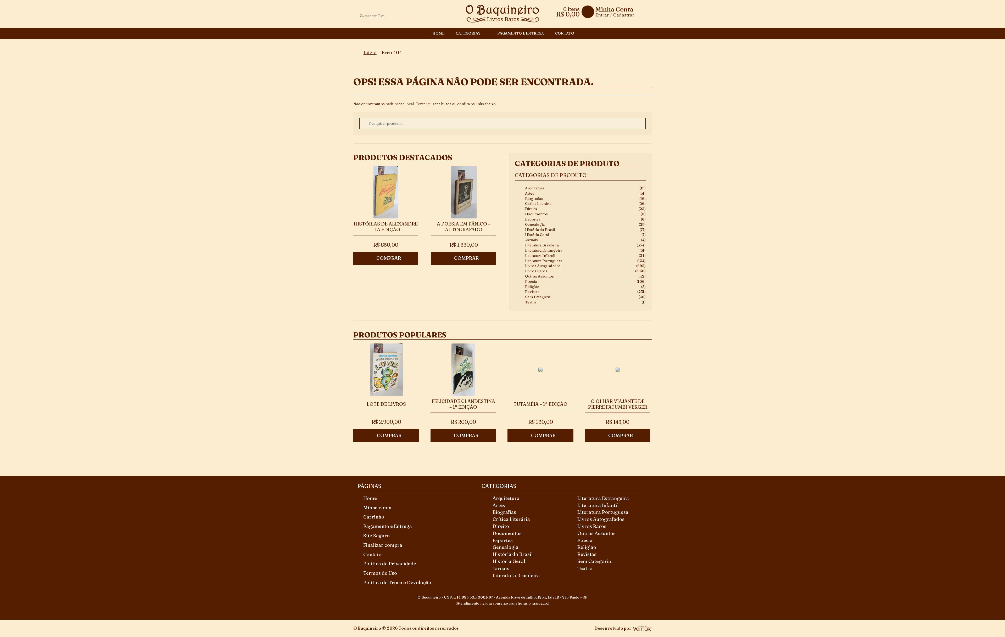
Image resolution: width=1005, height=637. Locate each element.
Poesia (531, 281)
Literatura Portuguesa (543, 260)
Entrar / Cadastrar (614, 15)
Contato (564, 33)
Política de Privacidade (389, 564)
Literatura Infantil (540, 255)
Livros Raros (536, 271)
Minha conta (377, 508)
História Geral (537, 234)
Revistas (532, 291)
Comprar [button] (388, 258)
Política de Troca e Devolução (397, 582)
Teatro (530, 302)
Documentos (536, 214)
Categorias (468, 33)
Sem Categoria (538, 297)
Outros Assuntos (539, 276)
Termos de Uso (380, 573)
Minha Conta (614, 9)
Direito (531, 208)
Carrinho (373, 517)
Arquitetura (534, 188)
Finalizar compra (382, 545)
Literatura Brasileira (542, 245)
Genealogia (535, 224)
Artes (529, 193)
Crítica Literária (538, 203)
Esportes (532, 219)
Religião (532, 286)
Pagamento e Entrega (520, 33)
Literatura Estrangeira (543, 250)
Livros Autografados (543, 265)
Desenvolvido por (613, 628)
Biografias (534, 198)
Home (438, 33)
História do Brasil (540, 229)
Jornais (531, 240)
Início (370, 52)
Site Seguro (376, 536)
